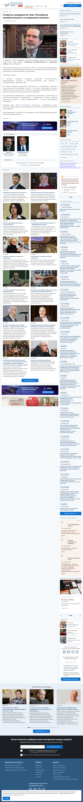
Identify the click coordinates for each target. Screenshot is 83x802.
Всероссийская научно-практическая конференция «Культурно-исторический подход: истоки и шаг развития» (70, 481)
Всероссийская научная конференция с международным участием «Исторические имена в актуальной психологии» (69, 415)
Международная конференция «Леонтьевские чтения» (69, 509)
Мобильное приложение (59, 767)
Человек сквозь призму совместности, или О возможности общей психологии (44, 290)
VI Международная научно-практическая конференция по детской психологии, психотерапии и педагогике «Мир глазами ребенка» (70, 283)
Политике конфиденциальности (16, 795)
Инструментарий (39, 770)
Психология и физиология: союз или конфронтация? (14, 290)
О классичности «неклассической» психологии (41, 257)
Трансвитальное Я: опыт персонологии (43, 192)
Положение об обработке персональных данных (65, 779)
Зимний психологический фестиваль (14, 767)
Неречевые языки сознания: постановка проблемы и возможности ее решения (43, 325)
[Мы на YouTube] (72, 652)
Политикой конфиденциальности (71, 666)
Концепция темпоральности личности (15, 192)
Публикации (29, 6)
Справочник (38, 774)
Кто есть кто (38, 6)
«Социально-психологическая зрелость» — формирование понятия (43, 223)
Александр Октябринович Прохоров (69, 81)
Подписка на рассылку (59, 765)
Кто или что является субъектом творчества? (13, 257)
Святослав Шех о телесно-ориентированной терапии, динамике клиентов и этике (14, 709)
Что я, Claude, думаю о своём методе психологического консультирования (70, 25)
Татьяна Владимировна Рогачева (71, 112)
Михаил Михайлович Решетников (28, 105)
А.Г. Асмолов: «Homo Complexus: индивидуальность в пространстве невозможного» (40, 709)
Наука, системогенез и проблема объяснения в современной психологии (43, 361)
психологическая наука (10, 21)
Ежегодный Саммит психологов (13, 765)
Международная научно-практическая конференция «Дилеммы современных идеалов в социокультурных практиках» (70, 443)
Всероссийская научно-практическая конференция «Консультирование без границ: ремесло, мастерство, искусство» (70, 468)
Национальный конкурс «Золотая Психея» (16, 770)
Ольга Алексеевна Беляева (72, 131)
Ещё (45, 6)
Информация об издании (59, 770)
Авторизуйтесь (24, 165)
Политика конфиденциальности (61, 776)
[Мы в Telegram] (64, 652)
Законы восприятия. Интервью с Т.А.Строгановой (13, 223)
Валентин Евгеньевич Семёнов (26, 68)
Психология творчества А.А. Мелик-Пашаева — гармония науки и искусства (15, 325)
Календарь (38, 776)
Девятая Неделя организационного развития (70, 210)
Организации (38, 772)
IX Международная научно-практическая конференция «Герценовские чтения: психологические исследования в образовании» (69, 297)
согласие (68, 668)
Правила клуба (57, 774)
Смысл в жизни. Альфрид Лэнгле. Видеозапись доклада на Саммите (67, 708)
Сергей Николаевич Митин (72, 122)
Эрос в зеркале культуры (67, 19)
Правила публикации (58, 772)
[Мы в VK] (68, 652)
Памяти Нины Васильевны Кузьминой (70, 13)
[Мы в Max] (77, 652)
